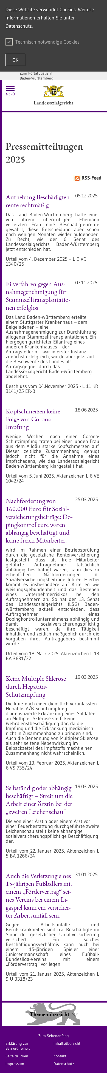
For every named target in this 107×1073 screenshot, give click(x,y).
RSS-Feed (91, 178)
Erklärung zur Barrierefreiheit (17, 1046)
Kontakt (60, 1056)
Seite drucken (16, 1056)
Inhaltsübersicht (67, 1043)
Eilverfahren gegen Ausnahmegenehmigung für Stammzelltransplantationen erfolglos (38, 296)
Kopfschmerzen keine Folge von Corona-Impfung (33, 419)
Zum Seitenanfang (53, 1035)
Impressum (14, 1063)
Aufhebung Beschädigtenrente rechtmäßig (39, 201)
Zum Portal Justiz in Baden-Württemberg (37, 76)
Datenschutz (18, 26)
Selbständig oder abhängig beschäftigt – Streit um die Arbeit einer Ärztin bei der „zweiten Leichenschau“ (39, 800)
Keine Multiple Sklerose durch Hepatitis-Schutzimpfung (36, 686)
